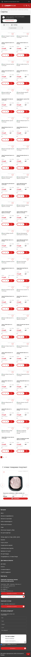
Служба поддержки (6, 572)
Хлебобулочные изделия (7, 548)
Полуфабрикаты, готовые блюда (9, 556)
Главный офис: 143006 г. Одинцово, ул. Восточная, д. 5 (11, 584)
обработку (9, 644)
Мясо (2, 513)
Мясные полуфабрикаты (7, 516)
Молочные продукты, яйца (7, 530)
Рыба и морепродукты (6, 521)
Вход (7, 20)
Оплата (3, 566)
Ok (28, 654)
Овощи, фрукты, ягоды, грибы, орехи (10, 537)
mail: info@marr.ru (4, 589)
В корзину (11, 55)
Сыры (2, 527)
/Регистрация (11, 20)
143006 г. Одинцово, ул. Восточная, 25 (8, 604)
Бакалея (3, 539)
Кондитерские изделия (6, 545)
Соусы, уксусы (4, 542)
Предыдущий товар (2, 485)
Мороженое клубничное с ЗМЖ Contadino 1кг (13, 493)
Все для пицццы (5, 553)
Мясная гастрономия (6, 518)
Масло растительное (6, 524)
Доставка (3, 564)
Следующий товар (28, 485)
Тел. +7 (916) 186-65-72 (5, 587)
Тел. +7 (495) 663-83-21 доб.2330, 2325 (8, 585)
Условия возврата (5, 569)
